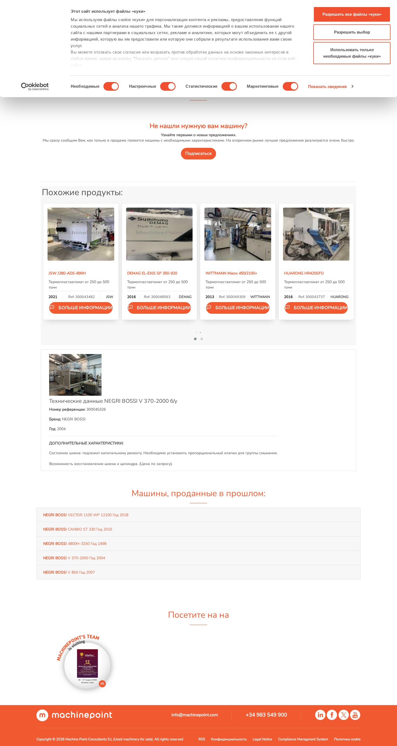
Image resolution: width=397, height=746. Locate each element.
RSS (201, 739)
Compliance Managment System (303, 739)
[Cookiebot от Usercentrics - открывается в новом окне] (35, 87)
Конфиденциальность (229, 739)
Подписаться (198, 153)
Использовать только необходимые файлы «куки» (352, 52)
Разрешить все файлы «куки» (352, 14)
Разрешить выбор (352, 32)
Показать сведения (327, 86)
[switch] (168, 86)
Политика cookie (347, 739)
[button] (195, 339)
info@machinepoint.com (194, 715)
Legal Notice (262, 739)
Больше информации (85, 308)
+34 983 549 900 (266, 714)
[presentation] (196, 332)
